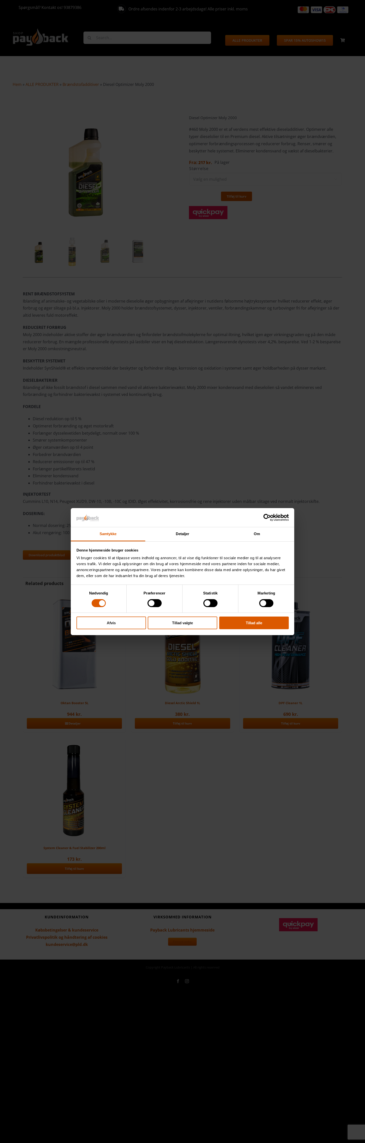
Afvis (111, 623)
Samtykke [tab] (108, 534)
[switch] (154, 603)
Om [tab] (257, 534)
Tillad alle (254, 623)
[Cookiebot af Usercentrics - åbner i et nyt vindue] (267, 517)
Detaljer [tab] (182, 534)
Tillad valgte (182, 623)
